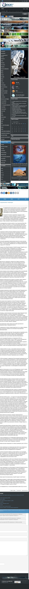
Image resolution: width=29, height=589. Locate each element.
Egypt (2, 168)
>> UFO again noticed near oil (16, 111)
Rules (24, 8)
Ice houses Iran (19, 176)
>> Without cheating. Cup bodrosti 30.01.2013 (19, 105)
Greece (2, 172)
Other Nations (3, 181)
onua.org (3, 11)
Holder (27, 8)
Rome (2, 170)
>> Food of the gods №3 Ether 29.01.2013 (18, 112)
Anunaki (2, 174)
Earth (7, 11)
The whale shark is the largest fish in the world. (20, 163)
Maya (2, 179)
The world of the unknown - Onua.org (8, 4)
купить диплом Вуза (17, 189)
